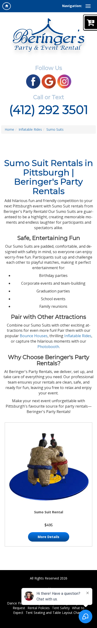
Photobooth (48, 346)
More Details (48, 537)
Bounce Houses (34, 335)
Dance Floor (16, 603)
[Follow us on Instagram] (64, 81)
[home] (6, 6)
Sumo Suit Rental (48, 512)
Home (9, 129)
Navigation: (72, 6)
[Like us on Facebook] (33, 81)
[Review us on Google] (49, 81)
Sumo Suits (55, 129)
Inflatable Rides (30, 129)
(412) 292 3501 (48, 110)
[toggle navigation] (88, 6)
